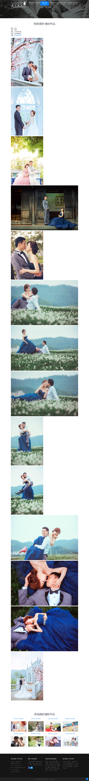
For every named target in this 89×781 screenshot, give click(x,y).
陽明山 (46, 761)
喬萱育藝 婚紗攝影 (18, 733)
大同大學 (50, 770)
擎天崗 (46, 768)
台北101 (51, 768)
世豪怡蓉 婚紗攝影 (70, 733)
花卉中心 (51, 764)
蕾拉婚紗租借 (17, 35)
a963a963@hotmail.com (19, 767)
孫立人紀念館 (57, 768)
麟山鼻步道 (53, 767)
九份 (50, 761)
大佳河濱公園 (52, 762)
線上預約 (75, 3)
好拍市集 (52, 765)
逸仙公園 (55, 770)
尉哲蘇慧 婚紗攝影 (36, 733)
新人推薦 (63, 3)
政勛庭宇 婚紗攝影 (18, 718)
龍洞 (57, 762)
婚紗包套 (38, 3)
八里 (55, 764)
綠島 (46, 770)
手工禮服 (69, 3)
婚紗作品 (44, 3)
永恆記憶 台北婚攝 (67, 761)
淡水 (58, 767)
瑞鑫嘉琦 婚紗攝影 (53, 718)
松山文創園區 (55, 761)
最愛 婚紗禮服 (69, 766)
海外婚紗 (57, 3)
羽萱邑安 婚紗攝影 (36, 718)
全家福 (52, 3)
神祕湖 (48, 767)
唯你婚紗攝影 (70, 764)
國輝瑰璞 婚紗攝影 (70, 718)
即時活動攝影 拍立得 (69, 763)
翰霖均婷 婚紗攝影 (53, 733)
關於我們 (31, 3)
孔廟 (48, 765)
